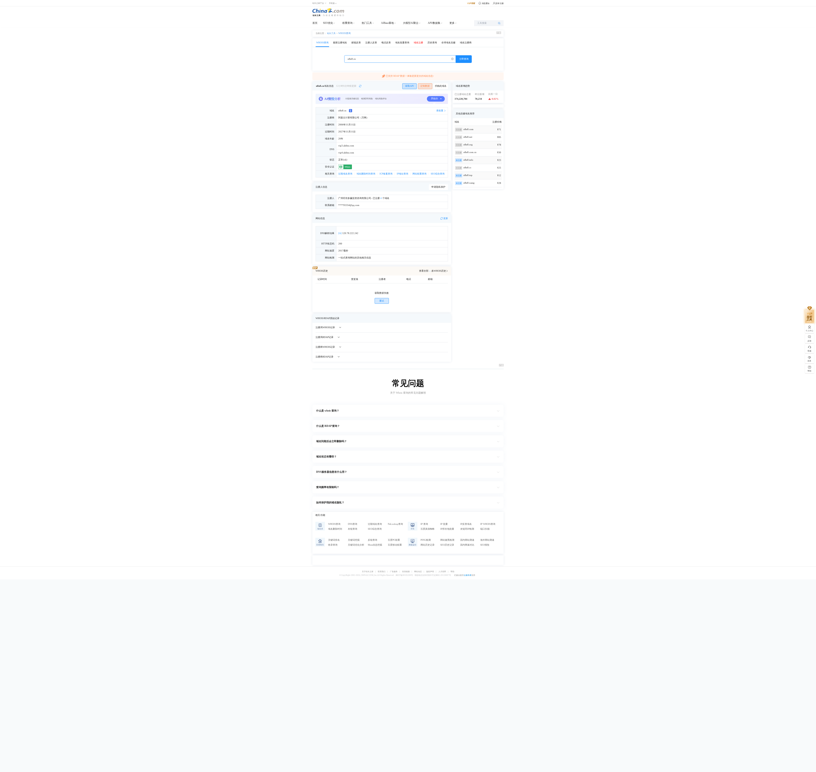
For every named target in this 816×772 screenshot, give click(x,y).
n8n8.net (467, 137)
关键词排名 (334, 540)
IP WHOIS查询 (487, 524)
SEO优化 (328, 22)
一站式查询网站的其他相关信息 (354, 258)
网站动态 (418, 572)
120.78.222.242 (348, 233)
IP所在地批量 (447, 529)
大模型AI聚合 (410, 22)
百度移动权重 (395, 545)
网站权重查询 (419, 174)
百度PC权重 (394, 540)
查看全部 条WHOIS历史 (432, 271)
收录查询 (332, 545)
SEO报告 (484, 545)
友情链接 (406, 572)
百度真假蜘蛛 (428, 529)
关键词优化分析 (356, 545)
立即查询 (464, 59)
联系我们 (381, 572)
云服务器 (467, 575)
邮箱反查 (356, 42)
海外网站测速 (487, 540)
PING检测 (426, 540)
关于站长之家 (367, 572)
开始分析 (434, 99)
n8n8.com (468, 129)
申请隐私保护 (438, 187)
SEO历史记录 (447, 545)
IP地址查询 (402, 174)
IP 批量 (444, 524)
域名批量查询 (402, 42)
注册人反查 (371, 42)
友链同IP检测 (467, 529)
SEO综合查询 (438, 174)
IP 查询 (424, 524)
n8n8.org (468, 144)
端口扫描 (485, 529)
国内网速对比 (467, 545)
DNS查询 (352, 524)
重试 (381, 301)
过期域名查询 (345, 174)
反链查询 (372, 540)
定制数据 (425, 86)
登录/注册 (499, 3)
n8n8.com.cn (469, 152)
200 (340, 244)
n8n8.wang (469, 183)
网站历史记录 (428, 545)
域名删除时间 (335, 529)
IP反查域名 (466, 524)
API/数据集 (434, 22)
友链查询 (352, 529)
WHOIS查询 (344, 33)
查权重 (439, 110)
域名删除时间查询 (366, 174)
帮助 (452, 572)
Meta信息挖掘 (375, 545)
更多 (452, 22)
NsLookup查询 (395, 524)
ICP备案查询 (386, 174)
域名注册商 (466, 42)
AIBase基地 (387, 22)
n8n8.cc (467, 167)
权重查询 (347, 22)
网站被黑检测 (447, 540)
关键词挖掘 (354, 540)
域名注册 (418, 42)
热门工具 (367, 22)
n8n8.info (468, 160)
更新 (445, 218)
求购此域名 (440, 86)
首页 (314, 22)
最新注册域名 (340, 42)
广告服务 (394, 572)
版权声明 (430, 572)
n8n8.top (467, 175)
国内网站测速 (467, 540)
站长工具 (331, 33)
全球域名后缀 (448, 42)
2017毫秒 (343, 251)
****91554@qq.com (348, 205)
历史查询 (432, 42)
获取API (409, 86)
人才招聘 (442, 572)
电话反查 (386, 42)
